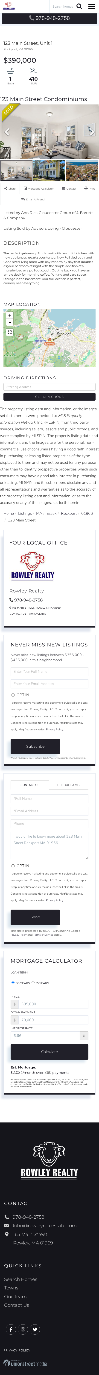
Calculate (49, 1052)
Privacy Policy (54, 729)
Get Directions (49, 397)
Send (35, 917)
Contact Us (18, 613)
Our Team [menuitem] (15, 1296)
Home (8, 513)
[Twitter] (35, 1329)
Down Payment (23, 1012)
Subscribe (35, 746)
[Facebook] (11, 1329)
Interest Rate (22, 1028)
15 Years (42, 983)
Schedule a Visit (69, 785)
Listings (25, 513)
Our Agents (37, 613)
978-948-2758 (53, 18)
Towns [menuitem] (11, 1288)
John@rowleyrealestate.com (44, 1225)
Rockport (69, 513)
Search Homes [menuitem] (20, 1279)
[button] (79, 6)
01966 (87, 513)
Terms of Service (43, 935)
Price (15, 996)
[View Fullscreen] (9, 332)
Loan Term (19, 972)
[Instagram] (23, 1329)
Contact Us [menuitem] (16, 1305)
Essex (52, 513)
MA (39, 513)
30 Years (22, 983)
